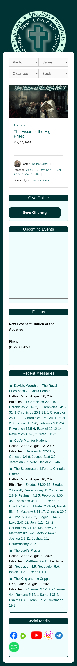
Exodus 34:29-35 (37, 485)
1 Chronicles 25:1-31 (30, 412)
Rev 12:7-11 (47, 169)
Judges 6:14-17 (49, 517)
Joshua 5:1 (40, 538)
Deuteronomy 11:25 (38, 490)
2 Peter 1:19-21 (46, 434)
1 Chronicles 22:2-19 (40, 402)
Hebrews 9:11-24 (51, 423)
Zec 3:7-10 (32, 174)
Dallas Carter (40, 163)
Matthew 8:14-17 (32, 511)
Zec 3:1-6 (32, 169)
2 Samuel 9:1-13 (37, 589)
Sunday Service (41, 180)
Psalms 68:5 (18, 600)
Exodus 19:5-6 (26, 423)
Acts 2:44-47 (46, 533)
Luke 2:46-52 (18, 522)
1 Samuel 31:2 (47, 595)
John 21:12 (37, 600)
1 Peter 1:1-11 (37, 572)
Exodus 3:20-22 (24, 517)
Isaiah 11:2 (17, 572)
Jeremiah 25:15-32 (23, 462)
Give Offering (35, 212)
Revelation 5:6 (48, 566)
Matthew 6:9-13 (36, 561)
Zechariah (20, 125)
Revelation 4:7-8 (21, 434)
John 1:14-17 (39, 522)
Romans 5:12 (25, 595)
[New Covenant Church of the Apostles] (38, 38)
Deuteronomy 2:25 (22, 544)
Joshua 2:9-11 (19, 538)
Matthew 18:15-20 (22, 533)
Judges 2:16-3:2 (43, 457)
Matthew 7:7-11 (49, 528)
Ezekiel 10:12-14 (49, 429)
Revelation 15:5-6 (22, 429)
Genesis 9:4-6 (19, 457)
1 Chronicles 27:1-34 (37, 418)
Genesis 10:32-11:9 (39, 451)
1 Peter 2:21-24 (43, 506)
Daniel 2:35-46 (49, 462)
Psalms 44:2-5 (29, 495)
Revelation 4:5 (25, 566)
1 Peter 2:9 (52, 501)
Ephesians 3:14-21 (28, 501)
